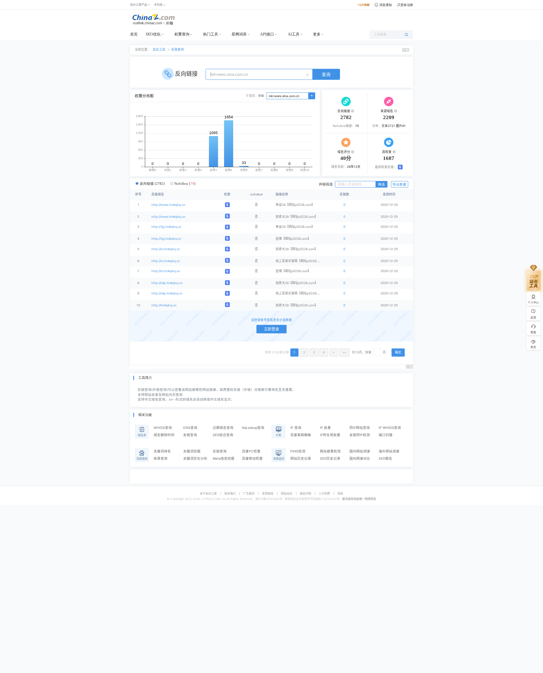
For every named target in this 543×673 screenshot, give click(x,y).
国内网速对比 (359, 459)
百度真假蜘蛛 (300, 435)
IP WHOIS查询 (390, 428)
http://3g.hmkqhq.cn (166, 226)
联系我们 (230, 493)
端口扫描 (385, 435)
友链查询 (190, 435)
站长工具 (159, 49)
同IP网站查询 (359, 428)
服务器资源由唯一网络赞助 (359, 499)
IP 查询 (295, 428)
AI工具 (293, 34)
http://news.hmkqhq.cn (168, 204)
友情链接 (267, 493)
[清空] (308, 74)
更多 (317, 34)
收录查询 (160, 459)
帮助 (340, 493)
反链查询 (177, 49)
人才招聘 (324, 493)
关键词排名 (162, 451)
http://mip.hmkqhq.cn (167, 283)
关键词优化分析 (195, 459)
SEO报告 (385, 459)
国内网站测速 (359, 451)
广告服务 (249, 493)
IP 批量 (325, 428)
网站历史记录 (300, 459)
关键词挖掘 (191, 451)
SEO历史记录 (330, 459)
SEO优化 (153, 34)
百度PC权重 (251, 451)
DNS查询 (190, 428)
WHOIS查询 (163, 428)
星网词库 (239, 34)
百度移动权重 (252, 459)
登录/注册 (407, 5)
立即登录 (271, 329)
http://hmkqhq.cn (164, 305)
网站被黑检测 (330, 451)
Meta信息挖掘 (223, 459)
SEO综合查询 (223, 435)
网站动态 (286, 493)
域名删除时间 (164, 435)
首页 (134, 34)
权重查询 (181, 34)
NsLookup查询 (253, 428)
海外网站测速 (389, 451)
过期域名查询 (223, 428)
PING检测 (297, 451)
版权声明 (305, 493)
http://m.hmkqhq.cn (165, 249)
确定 (398, 352)
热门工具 (210, 34)
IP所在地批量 (330, 435)
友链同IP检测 (359, 435)
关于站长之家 (208, 493)
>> (344, 352)
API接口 (267, 34)
